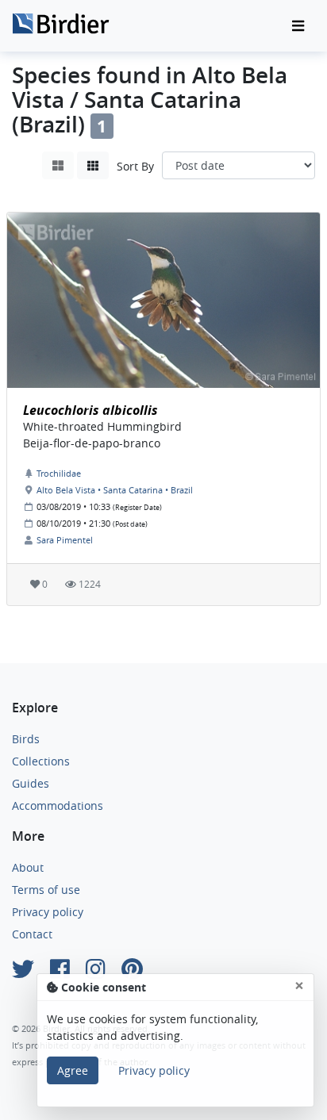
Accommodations (57, 805)
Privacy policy (47, 911)
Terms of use (46, 889)
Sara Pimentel (65, 540)
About (28, 867)
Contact (32, 934)
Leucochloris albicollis (90, 410)
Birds (26, 738)
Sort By (135, 166)
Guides (30, 783)
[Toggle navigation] (298, 26)
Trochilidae (59, 473)
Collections (41, 761)
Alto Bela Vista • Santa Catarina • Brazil (115, 490)
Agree (72, 1070)
